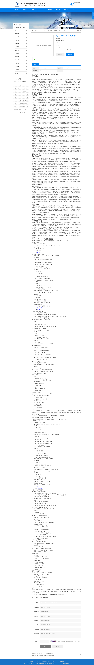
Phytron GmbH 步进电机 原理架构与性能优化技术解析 (21, 103)
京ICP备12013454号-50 (65, 663)
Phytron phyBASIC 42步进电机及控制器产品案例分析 (21, 88)
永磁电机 (17, 43)
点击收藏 (70, 54)
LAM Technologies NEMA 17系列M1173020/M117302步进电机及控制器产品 (21, 85)
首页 (51, 30)
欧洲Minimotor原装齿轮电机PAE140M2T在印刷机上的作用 (21, 91)
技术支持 (50, 9)
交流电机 (17, 50)
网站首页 (17, 9)
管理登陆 (54, 663)
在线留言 (66, 9)
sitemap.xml (61, 661)
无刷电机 (17, 53)
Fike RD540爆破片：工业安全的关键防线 (44, 653)
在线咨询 (60, 54)
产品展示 (33, 9)
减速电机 (17, 66)
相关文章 (17, 79)
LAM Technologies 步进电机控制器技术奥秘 (21, 100)
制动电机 (17, 56)
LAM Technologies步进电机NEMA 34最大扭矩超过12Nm (21, 112)
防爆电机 (17, 33)
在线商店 (58, 9)
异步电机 (17, 40)
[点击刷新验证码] (53, 641)
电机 (59, 30)
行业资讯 (41, 9)
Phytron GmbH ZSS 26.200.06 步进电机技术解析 (21, 97)
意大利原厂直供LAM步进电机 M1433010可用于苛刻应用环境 (21, 109)
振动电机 (17, 36)
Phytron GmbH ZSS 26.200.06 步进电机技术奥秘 (21, 94)
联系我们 (74, 9)
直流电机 (17, 63)
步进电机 (17, 46)
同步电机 (17, 59)
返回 (79, 654)
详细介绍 (36, 64)
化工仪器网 (49, 663)
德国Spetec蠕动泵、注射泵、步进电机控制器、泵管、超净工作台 (21, 106)
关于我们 (25, 9)
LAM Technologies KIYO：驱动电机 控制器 (45, 655)
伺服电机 (17, 69)
